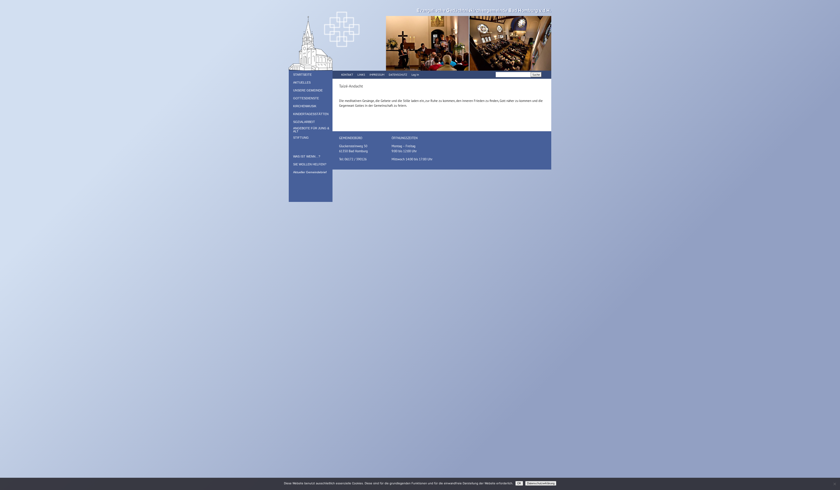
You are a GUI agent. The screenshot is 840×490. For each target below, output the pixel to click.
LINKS (361, 75)
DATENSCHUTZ (398, 75)
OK (519, 483)
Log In (415, 75)
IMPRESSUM (376, 75)
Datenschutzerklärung (541, 483)
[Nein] (834, 484)
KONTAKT (347, 75)
